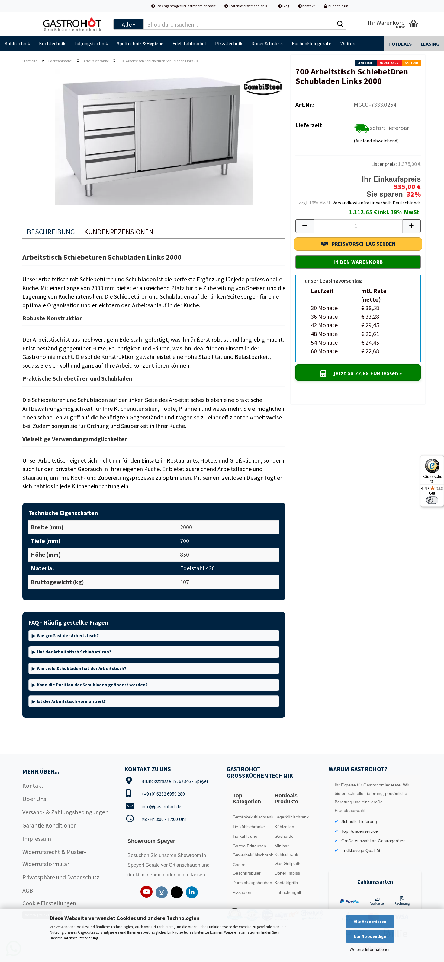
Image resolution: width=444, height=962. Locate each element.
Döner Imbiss (287, 873)
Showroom (190, 855)
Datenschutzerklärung (80, 938)
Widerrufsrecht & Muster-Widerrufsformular (54, 858)
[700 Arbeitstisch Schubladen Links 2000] (154, 136)
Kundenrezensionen (118, 231)
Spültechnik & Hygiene (140, 43)
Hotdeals (400, 44)
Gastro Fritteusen (249, 845)
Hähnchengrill (288, 892)
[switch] (432, 500)
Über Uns (34, 798)
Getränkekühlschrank (252, 817)
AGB (27, 890)
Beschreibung (51, 231)
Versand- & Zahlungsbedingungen (65, 812)
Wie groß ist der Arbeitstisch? (68, 635)
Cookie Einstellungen (49, 903)
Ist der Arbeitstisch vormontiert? (71, 701)
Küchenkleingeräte (311, 43)
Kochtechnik (52, 43)
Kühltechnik (17, 43)
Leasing (430, 44)
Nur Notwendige (370, 936)
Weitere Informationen (370, 949)
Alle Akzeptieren (370, 921)
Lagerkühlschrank (292, 817)
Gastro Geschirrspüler (247, 868)
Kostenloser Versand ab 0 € (248, 6)
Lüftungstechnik (91, 43)
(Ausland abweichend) (376, 141)
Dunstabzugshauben (252, 882)
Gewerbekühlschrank (252, 855)
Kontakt (308, 6)
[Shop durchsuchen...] (340, 24)
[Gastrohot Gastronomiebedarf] (72, 24)
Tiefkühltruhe (245, 836)
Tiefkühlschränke (249, 826)
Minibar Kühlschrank (286, 850)
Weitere (348, 43)
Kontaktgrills (286, 882)
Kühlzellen (284, 826)
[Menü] (434, 949)
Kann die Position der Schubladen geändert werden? (92, 685)
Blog (285, 6)
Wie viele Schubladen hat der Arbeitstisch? (81, 668)
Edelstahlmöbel (189, 43)
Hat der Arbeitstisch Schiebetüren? (74, 652)
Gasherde (284, 836)
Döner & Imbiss (267, 43)
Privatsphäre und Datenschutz (60, 877)
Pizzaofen (242, 892)
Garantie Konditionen (49, 825)
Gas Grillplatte (288, 863)
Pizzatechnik (228, 43)
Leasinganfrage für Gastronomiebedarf (185, 6)
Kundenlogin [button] (337, 6)
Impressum (36, 838)
